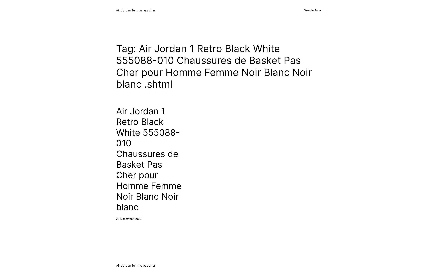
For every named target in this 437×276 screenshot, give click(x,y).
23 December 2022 (128, 218)
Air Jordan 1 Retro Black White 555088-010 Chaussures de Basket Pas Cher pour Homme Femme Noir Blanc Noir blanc (148, 159)
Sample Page (312, 10)
